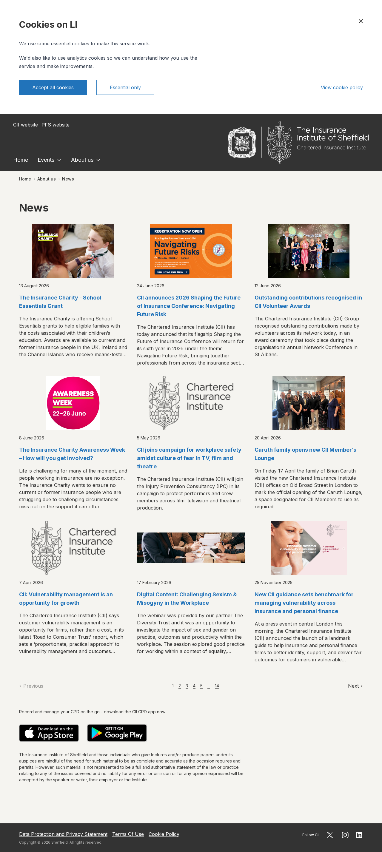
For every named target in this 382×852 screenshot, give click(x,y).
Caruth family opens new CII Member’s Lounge (305, 454)
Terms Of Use (128, 834)
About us (82, 160)
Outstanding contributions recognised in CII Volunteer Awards (308, 301)
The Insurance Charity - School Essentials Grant (60, 301)
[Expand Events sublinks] (59, 160)
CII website (25, 125)
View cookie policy (342, 87)
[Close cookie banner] (361, 21)
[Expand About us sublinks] (98, 160)
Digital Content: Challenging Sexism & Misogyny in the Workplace (187, 598)
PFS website (55, 125)
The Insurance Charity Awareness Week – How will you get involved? (72, 454)
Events (46, 160)
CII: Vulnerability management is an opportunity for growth (66, 598)
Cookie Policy (164, 834)
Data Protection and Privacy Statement (63, 834)
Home (20, 160)
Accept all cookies (53, 87)
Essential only (125, 87)
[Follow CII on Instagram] (345, 835)
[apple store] (49, 733)
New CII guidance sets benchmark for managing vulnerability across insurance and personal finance (304, 602)
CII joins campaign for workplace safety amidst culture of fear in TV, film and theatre (189, 458)
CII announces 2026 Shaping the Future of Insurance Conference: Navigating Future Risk (189, 305)
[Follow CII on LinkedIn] (359, 835)
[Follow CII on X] (330, 835)
